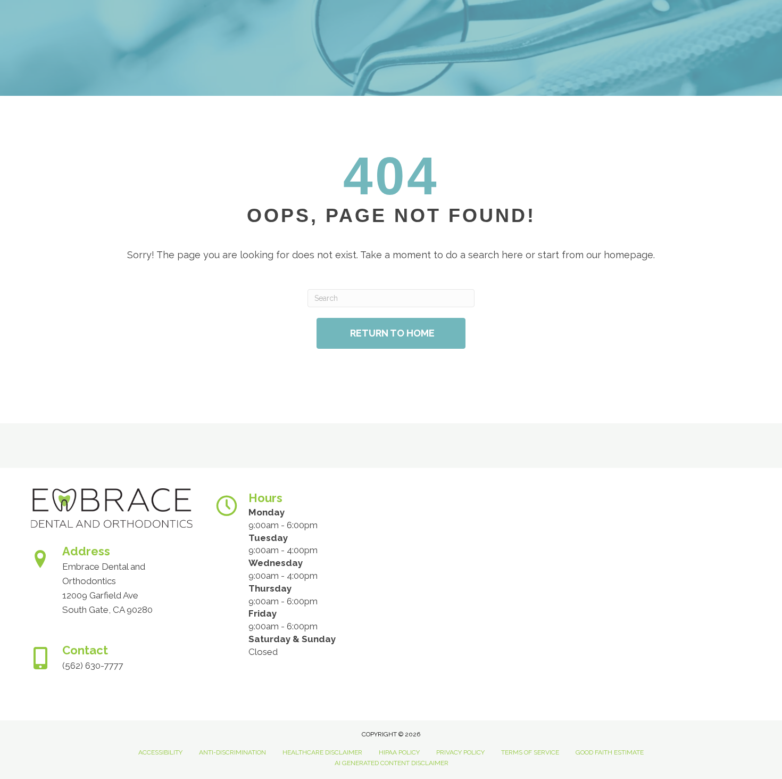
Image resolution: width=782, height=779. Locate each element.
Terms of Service (530, 752)
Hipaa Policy (399, 752)
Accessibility (160, 752)
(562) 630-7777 (92, 665)
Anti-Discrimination (232, 752)
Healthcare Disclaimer (322, 752)
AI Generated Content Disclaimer (391, 763)
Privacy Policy (460, 752)
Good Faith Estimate (610, 752)
